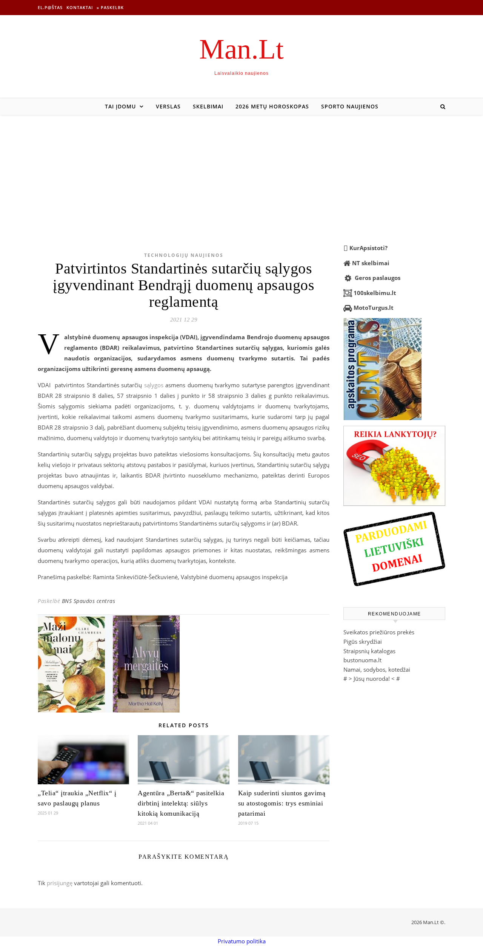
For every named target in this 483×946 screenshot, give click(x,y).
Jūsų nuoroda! (372, 678)
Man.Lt (241, 49)
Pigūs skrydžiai (362, 641)
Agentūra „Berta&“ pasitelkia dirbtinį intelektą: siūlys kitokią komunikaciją (181, 803)
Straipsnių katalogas (369, 651)
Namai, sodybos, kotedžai (376, 669)
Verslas (168, 106)
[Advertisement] (241, 171)
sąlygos (153, 385)
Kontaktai (79, 7)
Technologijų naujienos (183, 255)
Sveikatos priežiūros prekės (378, 632)
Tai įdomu (120, 106)
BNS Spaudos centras (88, 600)
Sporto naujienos (349, 106)
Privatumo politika (242, 941)
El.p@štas (50, 7)
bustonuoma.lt (362, 660)
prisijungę (59, 883)
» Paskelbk (110, 7)
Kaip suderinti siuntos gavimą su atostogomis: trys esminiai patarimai (282, 803)
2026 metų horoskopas (272, 106)
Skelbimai (208, 106)
